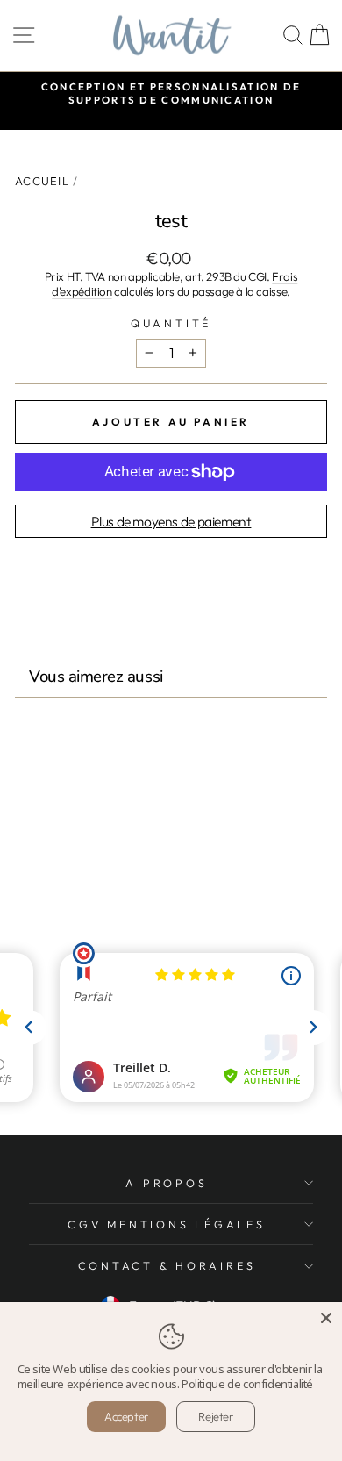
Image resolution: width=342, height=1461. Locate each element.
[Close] (326, 1318)
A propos (166, 1183)
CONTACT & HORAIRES (167, 1265)
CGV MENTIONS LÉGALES (166, 1224)
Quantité (171, 323)
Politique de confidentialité (247, 1384)
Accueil (42, 181)
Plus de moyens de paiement (171, 521)
